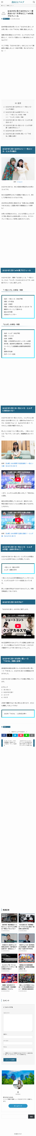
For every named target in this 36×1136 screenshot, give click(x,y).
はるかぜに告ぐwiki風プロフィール (17, 112)
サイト (5, 1047)
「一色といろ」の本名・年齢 (17, 115)
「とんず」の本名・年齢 (16, 117)
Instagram (19, 182)
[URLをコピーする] (32, 735)
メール (5, 1040)
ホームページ (18, 1106)
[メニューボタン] (2, 2)
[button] (4, 735)
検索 (31, 1116)
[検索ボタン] (34, 2)
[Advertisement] (18, 76)
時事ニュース (6, 18)
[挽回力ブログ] (18, 2)
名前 (5, 1034)
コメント (6, 1013)
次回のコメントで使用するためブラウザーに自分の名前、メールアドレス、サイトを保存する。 (19, 1053)
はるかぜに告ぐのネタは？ (14, 131)
